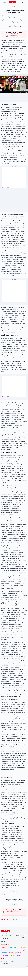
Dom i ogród (23, 947)
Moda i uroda (6, 950)
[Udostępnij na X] (13, 919)
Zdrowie (14, 950)
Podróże (5, 952)
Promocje (18, 952)
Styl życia (5, 955)
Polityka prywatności (8, 961)
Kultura (11, 952)
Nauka (18, 955)
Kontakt (5, 966)
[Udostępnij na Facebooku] (10, 919)
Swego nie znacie (6, 893)
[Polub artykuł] (20, 26)
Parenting (21, 950)
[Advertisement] (14, 177)
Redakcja (5, 963)
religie (9, 891)
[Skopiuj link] (16, 919)
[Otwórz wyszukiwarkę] (22, 2)
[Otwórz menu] (25, 2)
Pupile (12, 955)
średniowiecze (16, 891)
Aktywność (14, 947)
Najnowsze (5, 947)
